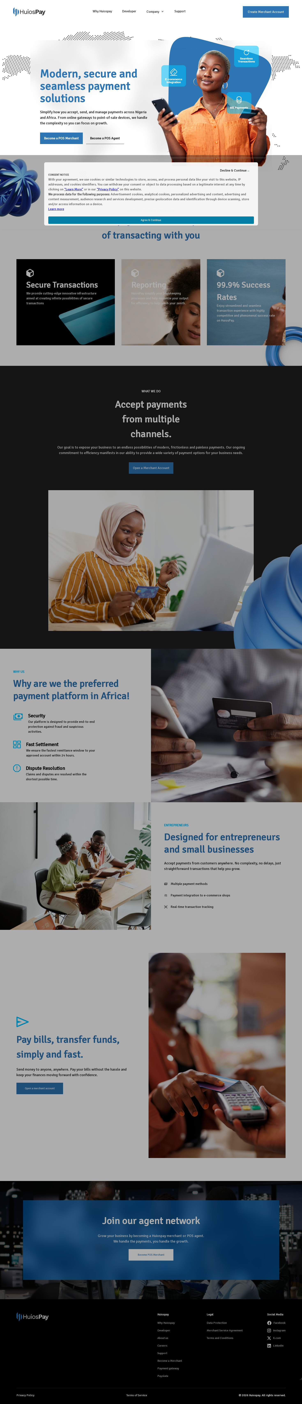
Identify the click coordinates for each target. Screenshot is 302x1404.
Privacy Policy (25, 1395)
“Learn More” (73, 189)
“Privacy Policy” (108, 189)
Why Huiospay (102, 11)
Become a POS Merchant (61, 138)
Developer (129, 11)
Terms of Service (136, 1395)
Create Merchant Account (266, 12)
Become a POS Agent (105, 138)
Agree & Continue (151, 220)
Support (180, 11)
